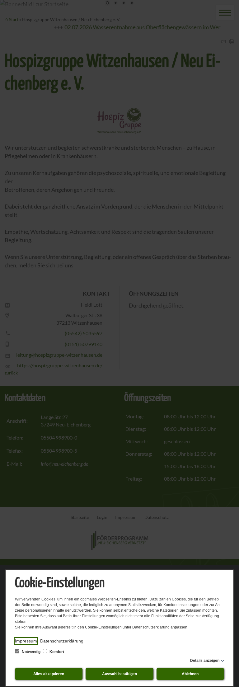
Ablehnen (190, 674)
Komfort (56, 652)
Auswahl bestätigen (119, 674)
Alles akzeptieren (48, 674)
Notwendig (31, 652)
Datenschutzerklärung (61, 640)
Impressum (26, 640)
